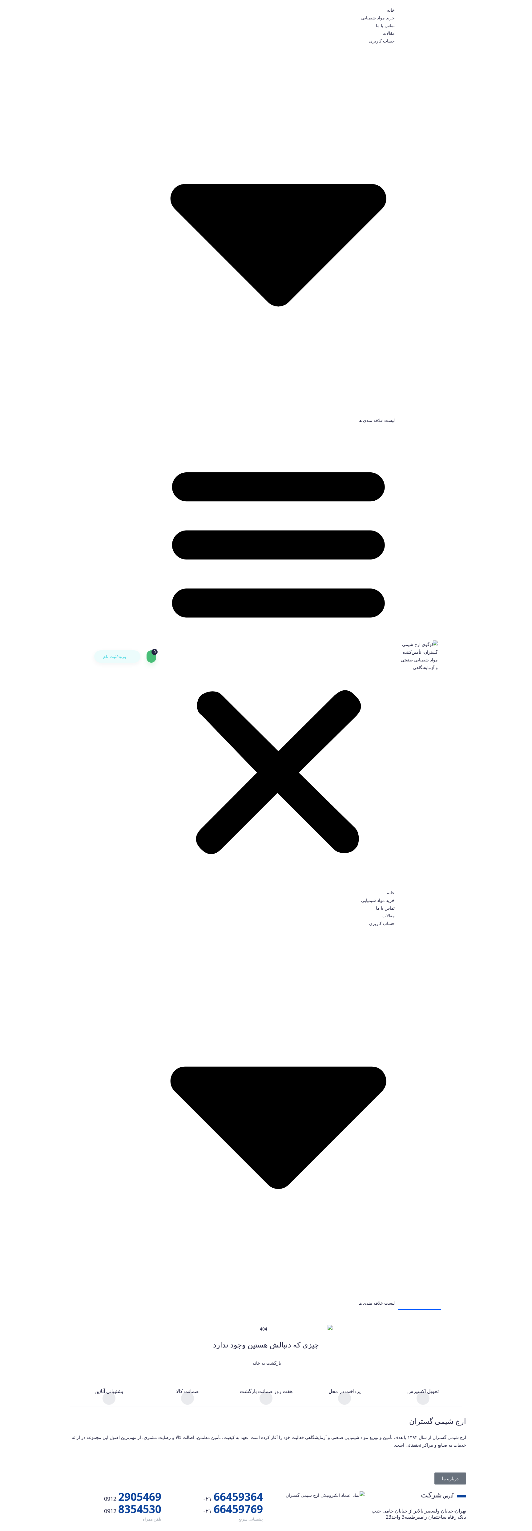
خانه (391, 10)
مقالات (388, 33)
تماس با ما (385, 25)
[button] (278, 656)
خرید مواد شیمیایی (378, 18)
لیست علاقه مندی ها (376, 420)
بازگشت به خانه (266, 1363)
